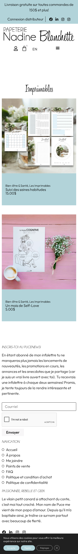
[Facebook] (51, 19)
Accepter (11, 548)
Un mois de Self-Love (22, 305)
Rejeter (27, 548)
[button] (58, 48)
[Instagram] (63, 19)
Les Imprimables (39, 185)
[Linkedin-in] (57, 19)
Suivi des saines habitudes (25, 189)
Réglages (44, 548)
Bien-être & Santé (16, 185)
